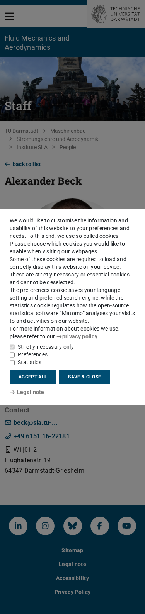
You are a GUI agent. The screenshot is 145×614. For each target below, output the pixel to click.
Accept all (33, 377)
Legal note (30, 392)
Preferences (33, 354)
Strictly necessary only (46, 347)
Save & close (84, 377)
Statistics (29, 362)
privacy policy (79, 336)
